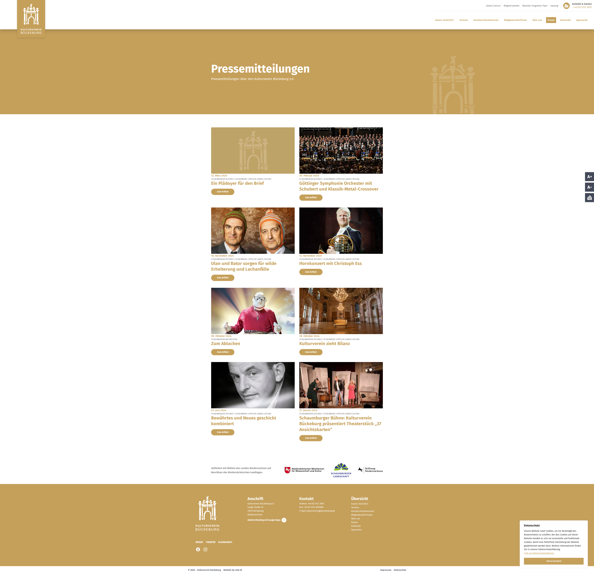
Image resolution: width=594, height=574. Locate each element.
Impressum (385, 570)
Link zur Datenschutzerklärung (539, 553)
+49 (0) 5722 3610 (582, 7)
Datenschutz (400, 570)
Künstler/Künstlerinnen (486, 20)
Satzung (554, 5)
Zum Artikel (222, 191)
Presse (551, 20)
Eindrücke (565, 20)
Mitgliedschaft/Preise (515, 20)
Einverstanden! (554, 561)
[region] (554, 544)
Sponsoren (582, 20)
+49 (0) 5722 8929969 (313, 507)
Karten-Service (493, 5)
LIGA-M (238, 570)
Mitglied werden (511, 5)
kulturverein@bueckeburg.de (321, 511)
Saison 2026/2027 (444, 20)
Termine (463, 20)
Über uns (537, 20)
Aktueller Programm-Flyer (534, 5)
